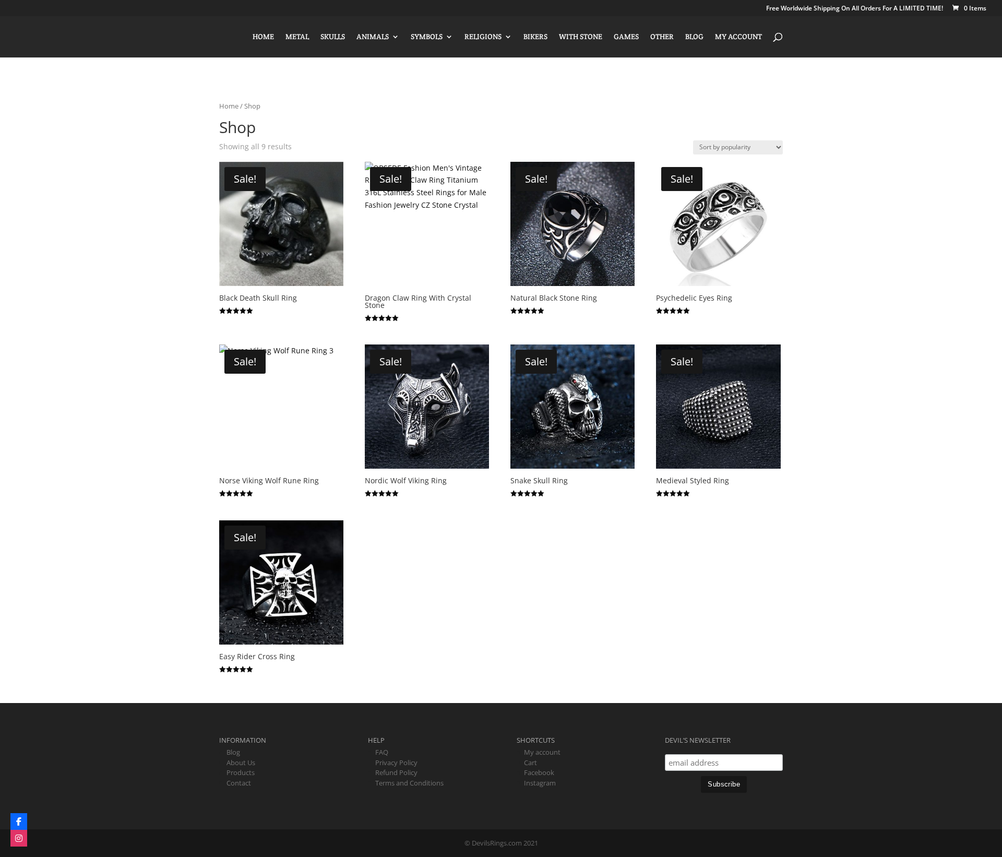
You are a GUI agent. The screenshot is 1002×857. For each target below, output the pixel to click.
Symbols (427, 37)
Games (626, 37)
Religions (483, 37)
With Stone (580, 37)
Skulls (332, 37)
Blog (694, 37)
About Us (240, 762)
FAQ (381, 752)
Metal (297, 37)
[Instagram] (18, 838)
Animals (372, 37)
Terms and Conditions (409, 783)
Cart (530, 762)
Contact (238, 783)
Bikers (535, 37)
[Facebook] (18, 821)
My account (738, 37)
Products (240, 772)
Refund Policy (396, 772)
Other (662, 37)
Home (263, 37)
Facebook (539, 772)
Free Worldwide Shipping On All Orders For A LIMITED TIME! (854, 9)
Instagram (540, 783)
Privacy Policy (396, 762)
